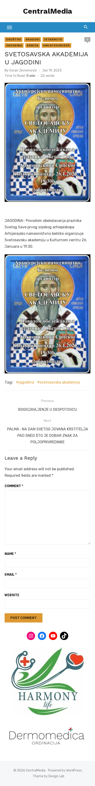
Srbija (33, 45)
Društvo (13, 39)
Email (11, 575)
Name (10, 554)
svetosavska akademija (60, 382)
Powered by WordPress (65, 770)
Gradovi (33, 39)
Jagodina (14, 45)
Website (12, 595)
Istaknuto (53, 39)
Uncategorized (56, 45)
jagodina (26, 382)
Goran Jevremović (23, 70)
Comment (14, 486)
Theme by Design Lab (48, 776)
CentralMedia (47, 11)
